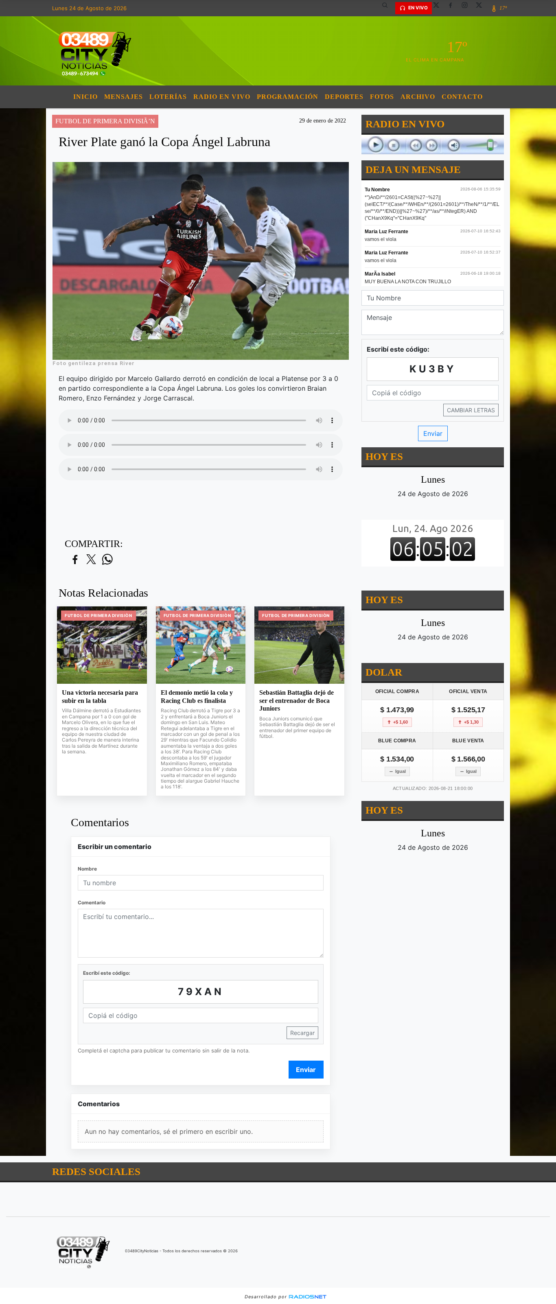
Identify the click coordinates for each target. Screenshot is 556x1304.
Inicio (85, 96)
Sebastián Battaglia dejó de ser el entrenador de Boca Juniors (296, 700)
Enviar (306, 1070)
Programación (287, 96)
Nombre (87, 869)
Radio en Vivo (221, 96)
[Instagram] (468, 8)
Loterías (168, 96)
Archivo (418, 96)
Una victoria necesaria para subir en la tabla (100, 696)
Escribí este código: (106, 973)
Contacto (462, 96)
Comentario (91, 902)
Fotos (382, 96)
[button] (388, 8)
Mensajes (123, 96)
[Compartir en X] (91, 560)
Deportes (344, 96)
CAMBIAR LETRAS (471, 410)
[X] (439, 8)
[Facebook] (453, 8)
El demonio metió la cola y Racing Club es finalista (197, 696)
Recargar (302, 1032)
